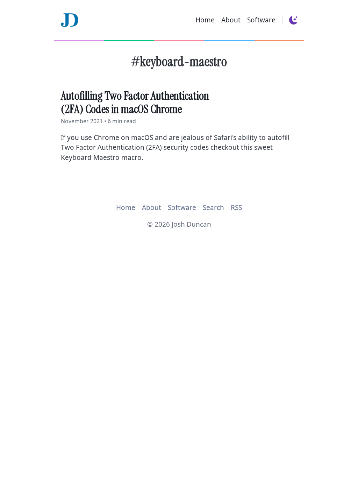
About (231, 19)
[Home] (69, 20)
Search (213, 207)
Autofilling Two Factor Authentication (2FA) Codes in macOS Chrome (135, 102)
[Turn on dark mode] (293, 20)
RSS (236, 207)
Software (261, 19)
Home (205, 19)
